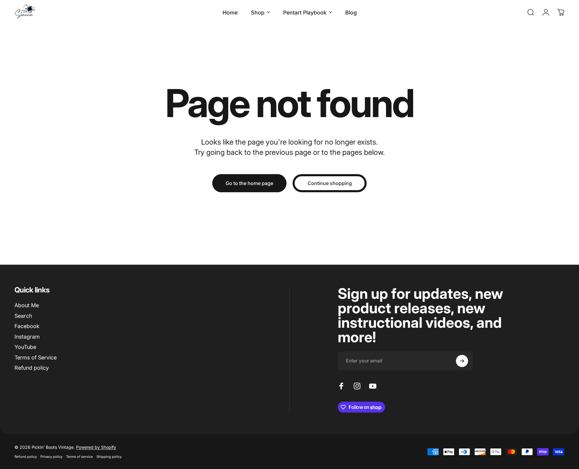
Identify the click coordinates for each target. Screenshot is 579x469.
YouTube (25, 347)
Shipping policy (109, 457)
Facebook (27, 326)
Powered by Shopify (96, 447)
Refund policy (31, 368)
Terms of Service (35, 357)
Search (23, 316)
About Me (26, 305)
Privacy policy (51, 457)
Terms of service (79, 457)
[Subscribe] (462, 361)
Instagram (27, 336)
